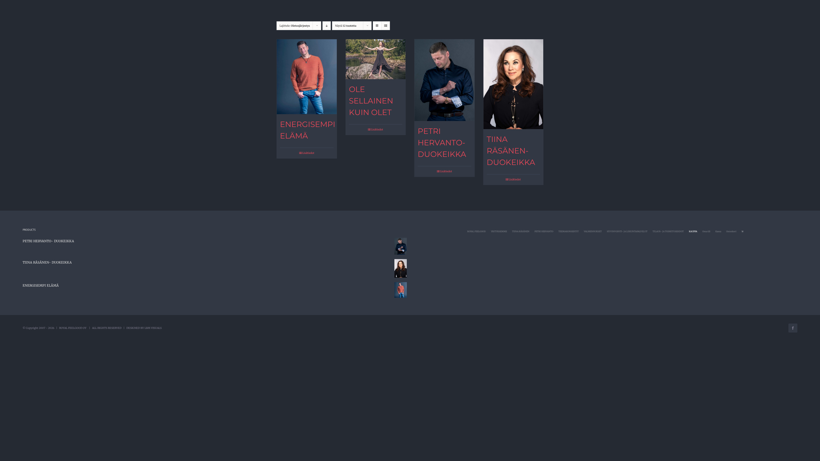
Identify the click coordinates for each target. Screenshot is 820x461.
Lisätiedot (308, 153)
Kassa (718, 231)
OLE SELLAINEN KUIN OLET (371, 101)
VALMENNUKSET (593, 231)
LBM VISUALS (153, 328)
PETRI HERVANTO (543, 231)
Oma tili (706, 231)
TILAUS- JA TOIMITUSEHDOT (668, 231)
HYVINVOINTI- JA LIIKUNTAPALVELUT (627, 231)
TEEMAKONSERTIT (568, 231)
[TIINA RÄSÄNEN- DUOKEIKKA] (513, 84)
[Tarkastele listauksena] (385, 26)
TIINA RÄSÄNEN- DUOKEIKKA (511, 150)
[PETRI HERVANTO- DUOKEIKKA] (444, 80)
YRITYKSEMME (499, 231)
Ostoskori (731, 231)
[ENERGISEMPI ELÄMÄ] (307, 76)
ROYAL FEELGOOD (476, 231)
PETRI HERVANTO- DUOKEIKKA (442, 142)
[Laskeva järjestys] (326, 25)
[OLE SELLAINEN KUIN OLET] (376, 59)
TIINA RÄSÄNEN (520, 231)
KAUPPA (693, 231)
